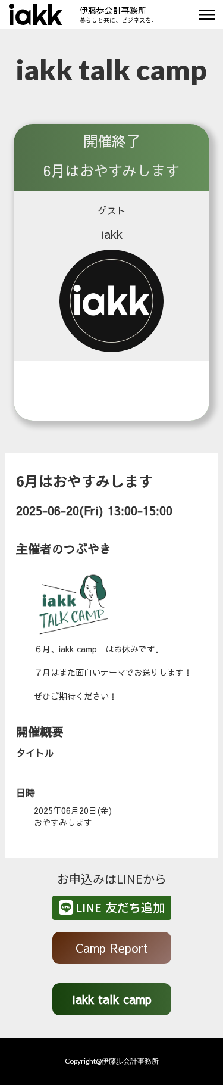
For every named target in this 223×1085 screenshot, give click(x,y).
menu (207, 15)
